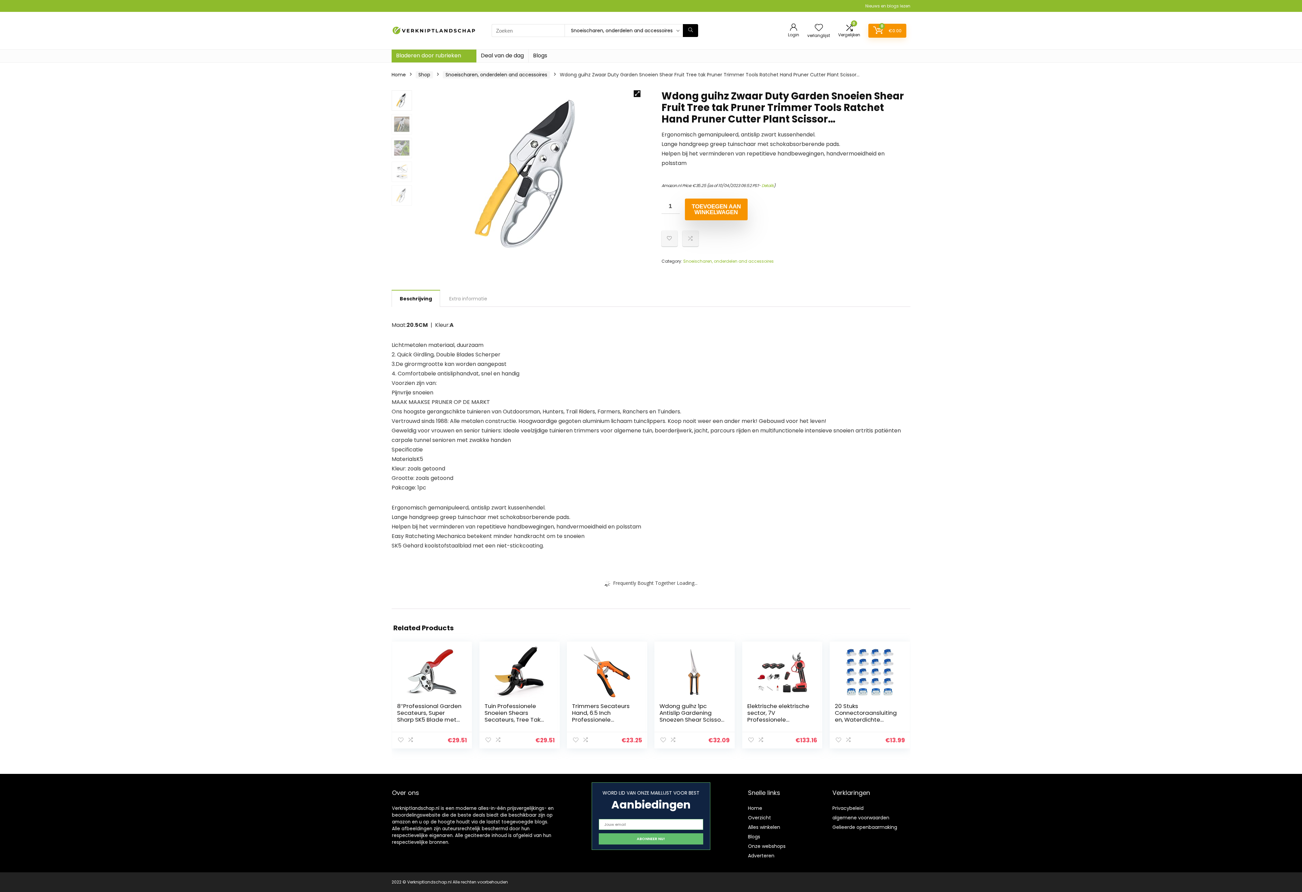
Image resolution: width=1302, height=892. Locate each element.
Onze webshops (767, 846)
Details (768, 185)
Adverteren (761, 855)
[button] (637, 93)
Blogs (540, 55)
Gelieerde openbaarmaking (864, 827)
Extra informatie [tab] (468, 298)
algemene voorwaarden (860, 817)
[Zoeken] (690, 30)
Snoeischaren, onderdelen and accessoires (496, 74)
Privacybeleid (848, 808)
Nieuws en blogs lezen (887, 6)
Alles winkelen (764, 827)
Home (399, 74)
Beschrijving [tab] (416, 298)
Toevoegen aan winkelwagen (716, 209)
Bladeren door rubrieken (428, 55)
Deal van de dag (502, 55)
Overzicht (759, 817)
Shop (424, 74)
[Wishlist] (819, 28)
